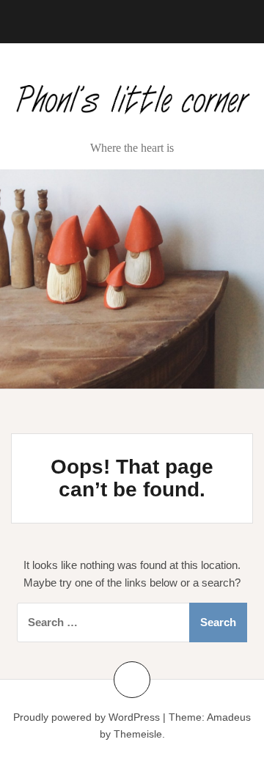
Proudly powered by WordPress (86, 717)
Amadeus (229, 717)
